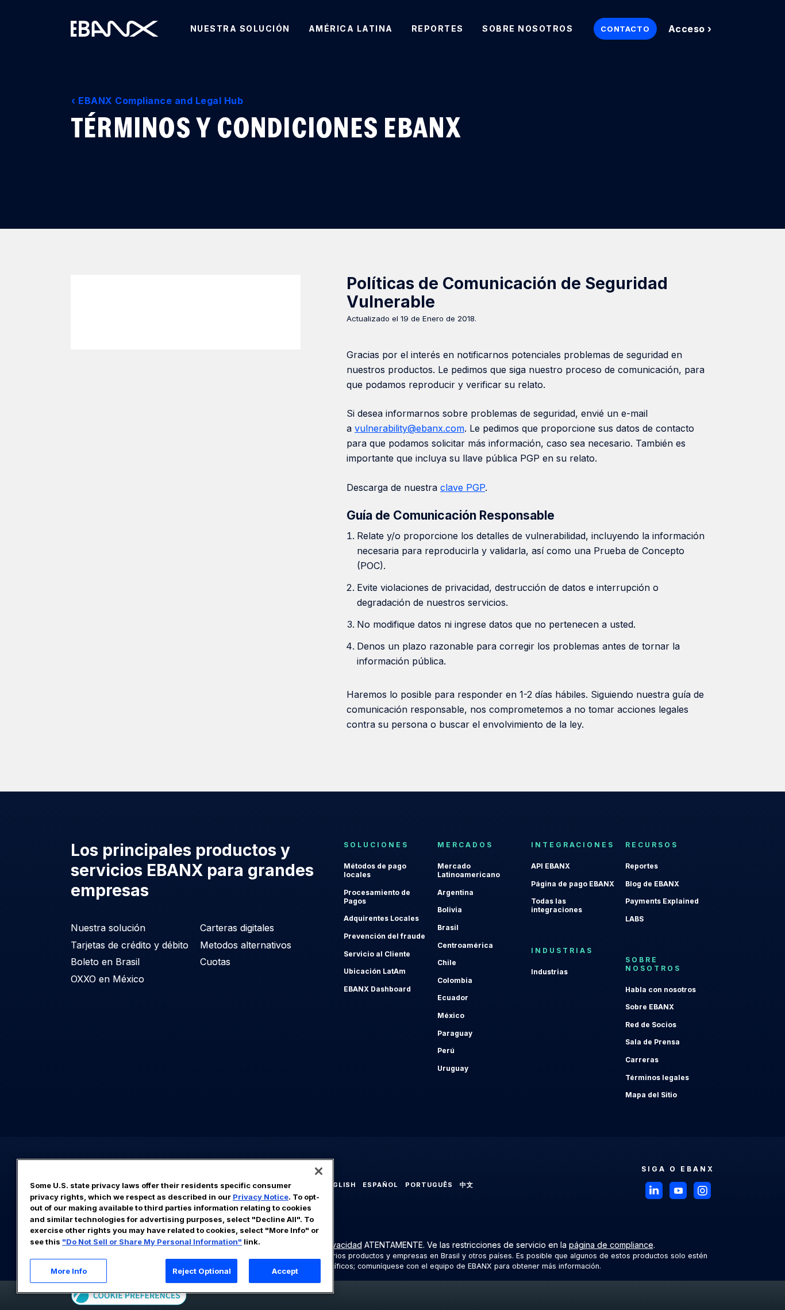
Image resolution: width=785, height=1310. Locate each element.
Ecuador (452, 997)
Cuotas (215, 961)
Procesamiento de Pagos (377, 896)
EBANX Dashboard (377, 989)
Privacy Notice (260, 1196)
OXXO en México (107, 979)
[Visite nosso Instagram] (702, 1190)
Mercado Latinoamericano (468, 870)
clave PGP (462, 487)
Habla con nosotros (660, 989)
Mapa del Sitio (651, 1094)
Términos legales (657, 1077)
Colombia (454, 980)
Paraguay (454, 1033)
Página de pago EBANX (572, 883)
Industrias (549, 971)
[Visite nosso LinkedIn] (654, 1190)
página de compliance (611, 1245)
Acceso (686, 28)
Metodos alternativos (245, 945)
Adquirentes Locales (381, 918)
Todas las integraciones (556, 905)
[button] (318, 1171)
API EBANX (550, 866)
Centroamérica (465, 945)
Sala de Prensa (652, 1042)
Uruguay (452, 1068)
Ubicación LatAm (375, 971)
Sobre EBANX (649, 1006)
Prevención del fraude (384, 936)
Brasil (448, 927)
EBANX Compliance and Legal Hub (160, 100)
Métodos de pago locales (375, 870)
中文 (467, 1185)
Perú (446, 1050)
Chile (446, 962)
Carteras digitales (237, 927)
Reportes (641, 866)
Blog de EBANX (652, 883)
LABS (634, 919)
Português (429, 1185)
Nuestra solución (108, 927)
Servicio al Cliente (377, 954)
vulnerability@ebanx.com (409, 428)
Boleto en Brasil (105, 961)
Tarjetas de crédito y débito (129, 945)
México (450, 1015)
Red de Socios (650, 1024)
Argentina (455, 892)
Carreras (642, 1059)
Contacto (625, 28)
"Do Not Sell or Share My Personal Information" (152, 1241)
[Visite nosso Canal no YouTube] (678, 1190)
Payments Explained (662, 901)
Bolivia (449, 909)
